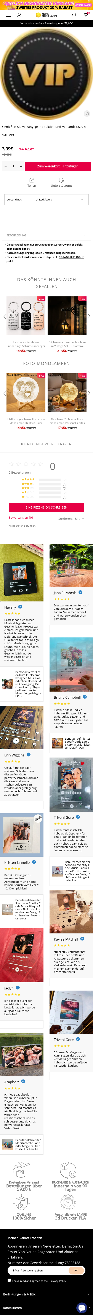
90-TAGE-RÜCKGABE (71, 257)
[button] (4, 325)
